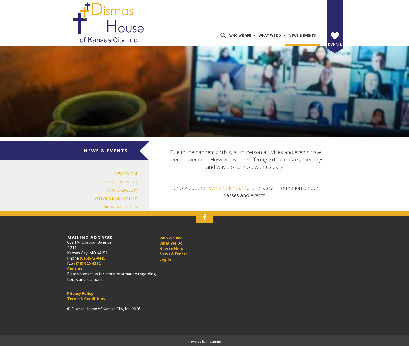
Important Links (119, 207)
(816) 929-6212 (87, 263)
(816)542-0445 (92, 258)
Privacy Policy (80, 293)
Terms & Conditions (86, 298)
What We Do (270, 35)
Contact (75, 268)
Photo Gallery (122, 190)
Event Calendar (120, 182)
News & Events (302, 35)
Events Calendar (225, 187)
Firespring (213, 341)
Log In (165, 259)
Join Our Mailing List (115, 198)
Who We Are (240, 35)
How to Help (171, 248)
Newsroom (126, 173)
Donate (335, 44)
